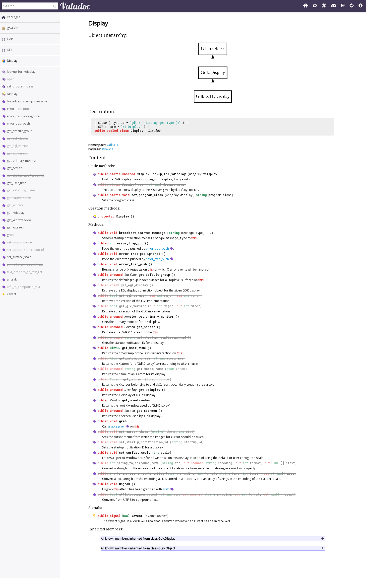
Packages (13, 17)
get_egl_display (17, 138)
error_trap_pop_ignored (24, 116)
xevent (11, 294)
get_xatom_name (19, 198)
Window (115, 400)
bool (113, 295)
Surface (130, 275)
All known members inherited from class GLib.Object (138, 548)
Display (12, 94)
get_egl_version (18, 146)
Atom (113, 358)
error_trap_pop (18, 109)
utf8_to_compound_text (23, 287)
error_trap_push (18, 123)
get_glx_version (17, 153)
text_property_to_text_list (24, 272)
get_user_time (16, 183)
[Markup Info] (361, 6)
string (154, 184)
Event (150, 516)
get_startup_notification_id (25, 175)
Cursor (115, 379)
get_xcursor (15, 205)
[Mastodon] (343, 6)
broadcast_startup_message (27, 101)
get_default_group (20, 131)
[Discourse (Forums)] (315, 6)
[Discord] (333, 6)
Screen (129, 327)
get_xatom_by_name (21, 190)
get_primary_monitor (22, 160)
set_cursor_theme (19, 242)
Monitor (130, 316)
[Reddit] (352, 6)
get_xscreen (15, 227)
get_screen (14, 168)
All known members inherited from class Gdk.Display (138, 538)
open (10, 79)
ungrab (12, 279)
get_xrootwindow (19, 220)
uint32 (115, 348)
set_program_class (20, 86)
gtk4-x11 (13, 28)
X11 (9, 50)
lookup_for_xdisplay (21, 72)
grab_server (116, 426)
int (112, 243)
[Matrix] (324, 6)
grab (10, 235)
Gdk (10, 39)
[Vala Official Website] (305, 6)
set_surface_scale (19, 257)
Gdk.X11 (113, 145)
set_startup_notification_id (25, 250)
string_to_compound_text (25, 264)
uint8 (276, 463)
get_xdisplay (15, 213)
